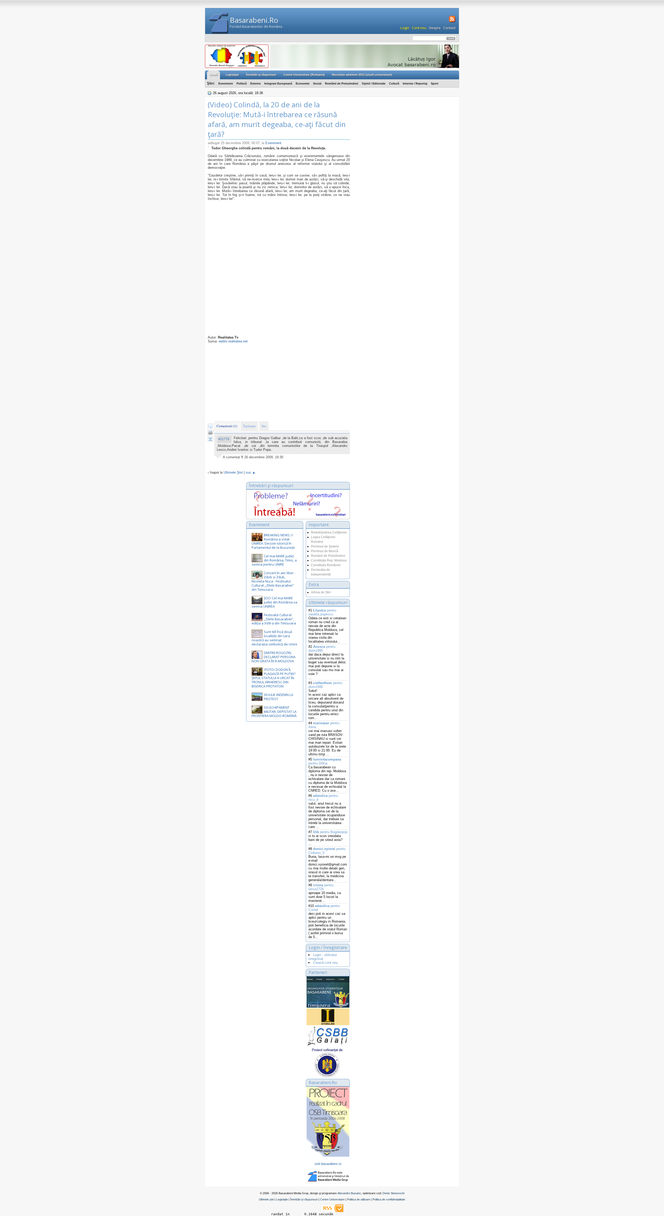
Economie (302, 83)
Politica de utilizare (358, 1199)
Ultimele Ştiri (233, 472)
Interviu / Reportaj (415, 83)
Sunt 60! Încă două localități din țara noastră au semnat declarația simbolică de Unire (274, 637)
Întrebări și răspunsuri (304, 1199)
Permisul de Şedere (325, 546)
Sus (263, 426)
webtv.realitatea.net (233, 341)
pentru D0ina (324, 761)
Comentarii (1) (227, 426)
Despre (435, 27)
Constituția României (326, 565)
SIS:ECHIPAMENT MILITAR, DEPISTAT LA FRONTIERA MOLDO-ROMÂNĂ (274, 711)
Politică (242, 83)
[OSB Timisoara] (328, 992)
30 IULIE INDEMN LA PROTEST (278, 696)
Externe (255, 83)
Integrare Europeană (278, 83)
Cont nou (419, 27)
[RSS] (451, 21)
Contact (449, 27)
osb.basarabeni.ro (328, 1164)
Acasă (213, 74)
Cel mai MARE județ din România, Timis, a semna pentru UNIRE (274, 560)
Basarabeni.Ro (254, 20)
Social (317, 83)
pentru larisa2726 (321, 887)
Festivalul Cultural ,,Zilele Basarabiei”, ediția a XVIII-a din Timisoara (274, 619)
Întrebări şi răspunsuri (261, 74)
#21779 (223, 439)
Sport (434, 83)
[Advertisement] (279, 382)
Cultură (394, 83)
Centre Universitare (332, 1199)
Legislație (282, 1199)
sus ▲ (250, 472)
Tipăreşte (249, 426)
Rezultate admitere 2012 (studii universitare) (362, 74)
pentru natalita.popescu (322, 612)
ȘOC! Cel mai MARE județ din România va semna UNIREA (274, 602)
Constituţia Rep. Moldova (329, 560)
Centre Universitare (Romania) (304, 74)
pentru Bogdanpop (330, 832)
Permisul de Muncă (324, 551)
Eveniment (225, 83)
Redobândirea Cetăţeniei (329, 532)
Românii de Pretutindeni (341, 83)
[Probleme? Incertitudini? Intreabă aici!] (298, 516)
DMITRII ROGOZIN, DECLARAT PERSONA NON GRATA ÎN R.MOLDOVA (273, 656)
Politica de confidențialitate (388, 1199)
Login (404, 27)
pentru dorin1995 (321, 648)
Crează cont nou (325, 963)
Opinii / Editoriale (373, 83)
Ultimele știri (266, 1199)
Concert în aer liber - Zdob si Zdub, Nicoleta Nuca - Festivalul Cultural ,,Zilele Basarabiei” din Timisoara (273, 581)
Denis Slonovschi (393, 1193)
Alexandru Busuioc (349, 1193)
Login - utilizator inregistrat (322, 957)
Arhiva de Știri (321, 592)
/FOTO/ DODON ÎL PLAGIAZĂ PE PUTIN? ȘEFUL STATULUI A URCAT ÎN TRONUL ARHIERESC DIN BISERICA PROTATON (273, 677)
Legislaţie (232, 74)
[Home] (219, 23)
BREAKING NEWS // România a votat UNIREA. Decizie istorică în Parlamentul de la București (273, 541)
